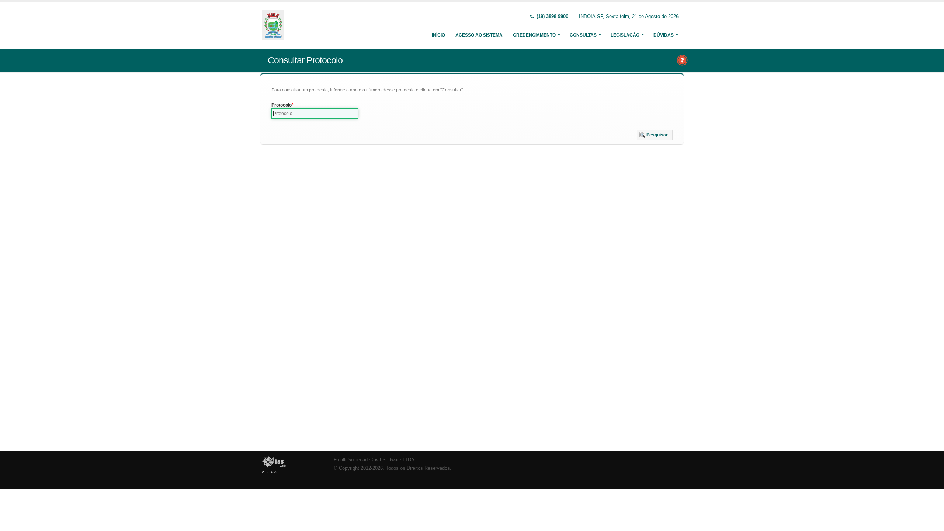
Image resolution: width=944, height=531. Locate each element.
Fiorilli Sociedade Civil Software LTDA (374, 459)
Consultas (583, 35)
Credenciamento (534, 35)
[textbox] (314, 113)
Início (438, 35)
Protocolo (281, 105)
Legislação (625, 35)
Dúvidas (663, 35)
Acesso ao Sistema (479, 35)
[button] (655, 135)
